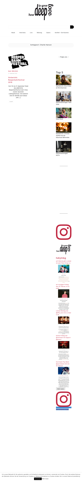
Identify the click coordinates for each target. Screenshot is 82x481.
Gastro (48, 32)
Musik (13, 32)
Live (31, 32)
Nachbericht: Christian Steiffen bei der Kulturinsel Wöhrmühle (62, 135)
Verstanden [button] (38, 478)
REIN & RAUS (15, 71)
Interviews (22, 32)
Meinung (39, 32)
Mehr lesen (45, 478)
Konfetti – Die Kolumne (62, 32)
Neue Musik (59, 119)
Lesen (11, 101)
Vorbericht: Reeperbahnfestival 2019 (16, 80)
